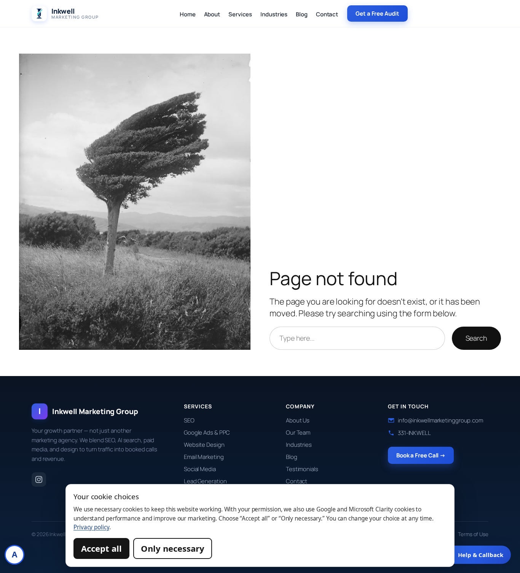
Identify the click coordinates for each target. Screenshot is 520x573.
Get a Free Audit (377, 13)
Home (188, 14)
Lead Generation (205, 481)
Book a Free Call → (420, 455)
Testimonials (302, 469)
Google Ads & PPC (207, 432)
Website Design (204, 445)
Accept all (101, 548)
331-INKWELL (414, 433)
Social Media (200, 469)
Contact (327, 14)
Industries (273, 14)
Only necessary (172, 548)
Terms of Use (473, 534)
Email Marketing (204, 457)
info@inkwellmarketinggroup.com (440, 420)
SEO (189, 420)
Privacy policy (91, 527)
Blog (302, 14)
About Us (297, 420)
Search (476, 338)
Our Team (298, 432)
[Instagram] (39, 479)
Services (240, 14)
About (212, 14)
